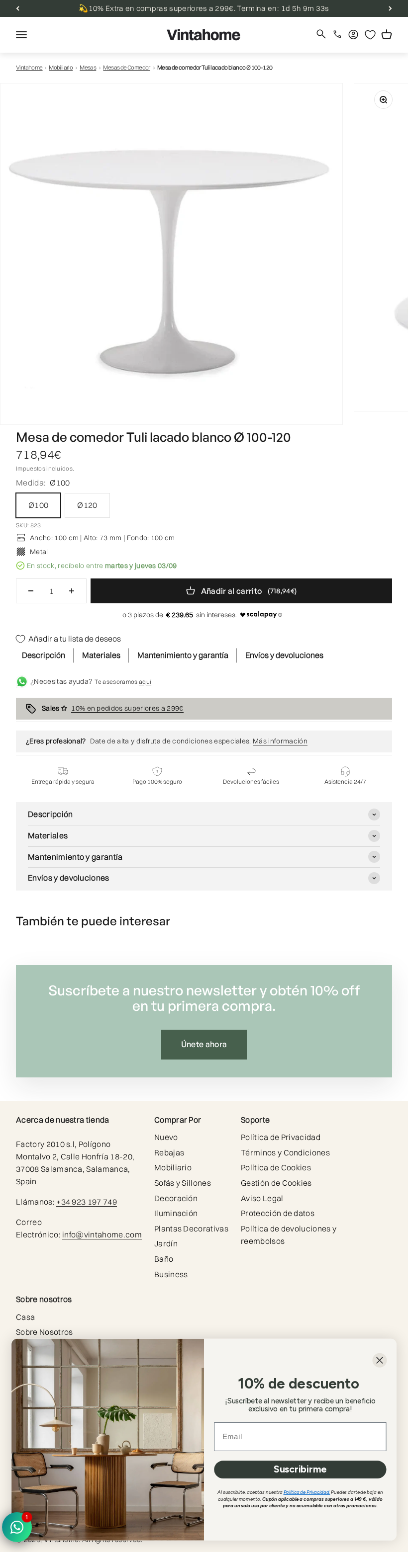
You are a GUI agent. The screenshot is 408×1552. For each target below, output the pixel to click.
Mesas (88, 67)
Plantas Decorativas (191, 1228)
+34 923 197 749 (86, 1202)
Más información (280, 740)
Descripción (43, 655)
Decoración (176, 1198)
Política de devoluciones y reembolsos (288, 1235)
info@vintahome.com (102, 1234)
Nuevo (166, 1137)
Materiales (101, 655)
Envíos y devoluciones (284, 655)
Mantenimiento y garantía (182, 655)
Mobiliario (61, 67)
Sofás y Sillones (182, 1183)
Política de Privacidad (280, 1137)
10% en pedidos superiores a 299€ (127, 708)
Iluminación (176, 1213)
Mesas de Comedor (126, 67)
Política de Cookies (276, 1167)
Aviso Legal (262, 1198)
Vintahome (29, 67)
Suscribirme (300, 1469)
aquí (145, 681)
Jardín (166, 1243)
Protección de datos (277, 1213)
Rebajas (169, 1152)
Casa (25, 1317)
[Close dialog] (379, 1360)
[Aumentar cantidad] (71, 591)
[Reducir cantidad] (30, 591)
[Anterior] (17, 8)
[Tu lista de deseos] (370, 35)
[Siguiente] (390, 8)
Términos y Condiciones (285, 1152)
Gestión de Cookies (276, 1183)
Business (171, 1274)
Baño (163, 1259)
